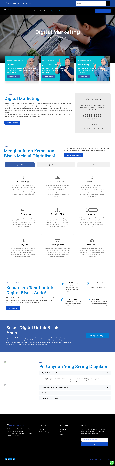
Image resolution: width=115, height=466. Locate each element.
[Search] (108, 3)
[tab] (20, 164)
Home (36, 11)
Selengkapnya (13, 76)
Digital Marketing (56, 11)
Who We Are (69, 11)
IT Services (43, 11)
